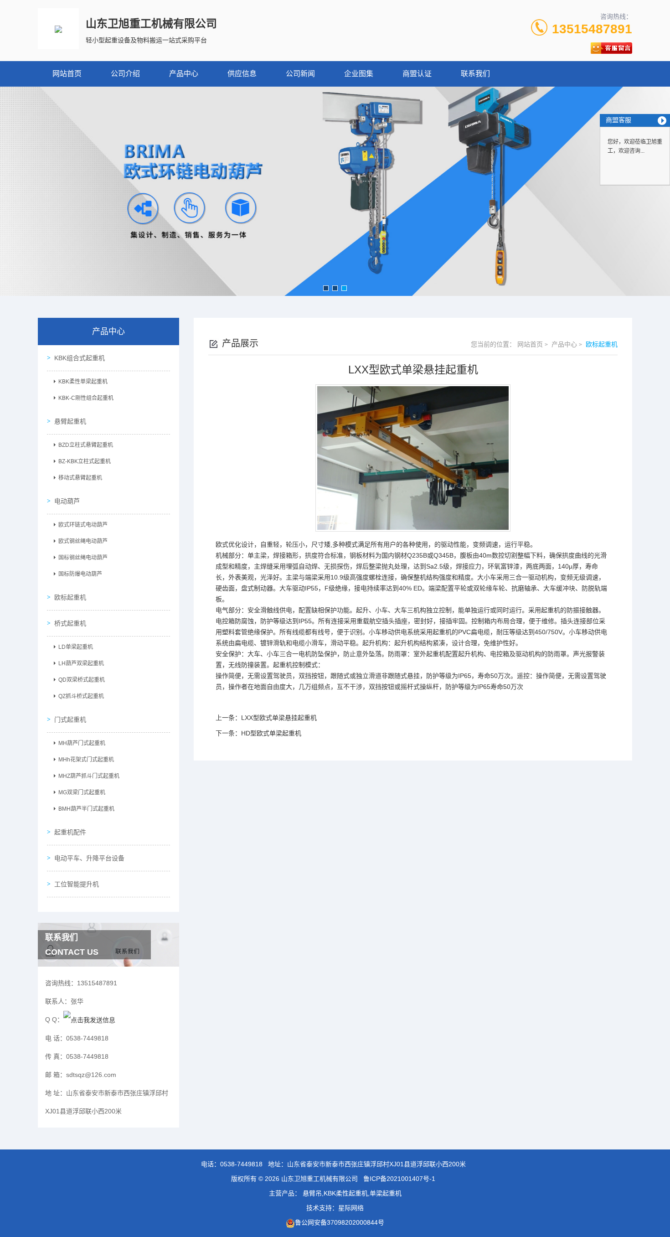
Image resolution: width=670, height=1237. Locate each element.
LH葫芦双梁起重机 (81, 663)
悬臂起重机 (70, 421)
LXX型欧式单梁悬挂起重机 (279, 717)
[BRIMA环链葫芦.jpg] (335, 191)
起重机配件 (70, 832)
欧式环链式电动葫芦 (83, 525)
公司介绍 (125, 74)
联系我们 (475, 74)
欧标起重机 (70, 597)
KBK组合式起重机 (79, 358)
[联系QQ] (89, 1019)
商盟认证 (417, 74)
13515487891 (592, 29)
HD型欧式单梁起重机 (271, 733)
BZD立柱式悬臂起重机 (85, 445)
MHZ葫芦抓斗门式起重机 (88, 776)
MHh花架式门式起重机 (86, 759)
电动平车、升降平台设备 (89, 858)
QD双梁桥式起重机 (81, 680)
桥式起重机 (70, 623)
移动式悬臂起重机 (80, 478)
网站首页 (67, 74)
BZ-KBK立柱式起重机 (84, 461)
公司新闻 (300, 74)
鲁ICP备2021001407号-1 (399, 1178)
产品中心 (183, 74)
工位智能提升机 (76, 884)
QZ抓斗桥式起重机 (81, 696)
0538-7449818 (241, 1164)
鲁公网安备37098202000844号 (339, 1222)
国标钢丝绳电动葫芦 (83, 557)
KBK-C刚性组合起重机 (85, 398)
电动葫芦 (67, 501)
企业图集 (358, 74)
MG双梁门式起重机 (81, 792)
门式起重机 (70, 719)
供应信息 (242, 74)
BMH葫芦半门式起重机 (86, 809)
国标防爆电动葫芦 (80, 574)
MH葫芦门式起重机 (81, 743)
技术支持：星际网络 (335, 1207)
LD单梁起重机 (75, 647)
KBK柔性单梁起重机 (83, 381)
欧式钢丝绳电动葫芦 (83, 541)
